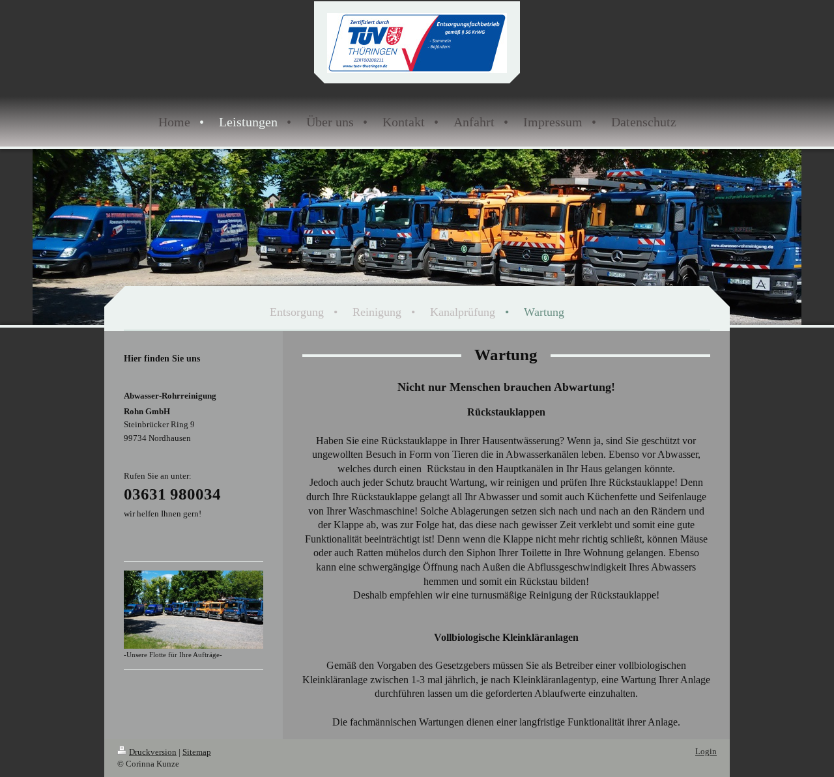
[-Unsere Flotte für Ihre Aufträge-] (193, 610)
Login (706, 751)
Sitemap (196, 752)
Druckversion (153, 752)
